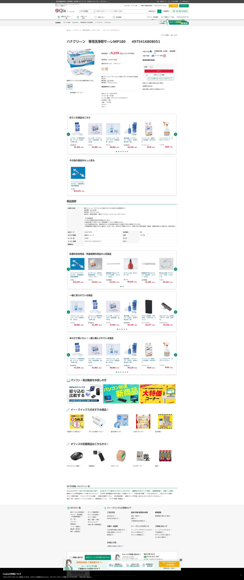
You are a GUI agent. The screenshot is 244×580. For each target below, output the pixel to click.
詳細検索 (166, 11)
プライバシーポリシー (85, 577)
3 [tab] (120, 151)
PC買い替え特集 (139, 493)
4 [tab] (123, 151)
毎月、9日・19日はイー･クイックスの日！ (80, 498)
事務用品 (73, 524)
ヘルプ (175, 35)
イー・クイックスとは (161, 530)
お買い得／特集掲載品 (94, 524)
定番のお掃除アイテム (105, 496)
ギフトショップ (92, 522)
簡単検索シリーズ (101, 498)
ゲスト (133, 5)
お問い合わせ (185, 1)
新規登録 (174, 5)
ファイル (73, 521)
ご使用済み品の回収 (137, 521)
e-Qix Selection (152, 493)
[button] (81, 63)
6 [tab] (127, 151)
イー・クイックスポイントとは (140, 530)
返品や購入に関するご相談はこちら (153, 89)
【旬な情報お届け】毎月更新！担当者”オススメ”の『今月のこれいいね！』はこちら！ (81, 1)
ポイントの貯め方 (136, 532)
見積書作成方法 (147, 86)
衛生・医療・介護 (93, 519)
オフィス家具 (66, 22)
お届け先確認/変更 (146, 5)
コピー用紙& (167, 17)
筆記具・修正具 (75, 529)
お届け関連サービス (113, 532)
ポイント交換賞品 (136, 535)
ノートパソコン (99, 22)
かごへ (159, 71)
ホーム (69, 30)
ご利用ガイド (163, 1)
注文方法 (109, 516)
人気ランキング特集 (166, 493)
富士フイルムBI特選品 (77, 512)
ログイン (185, 5)
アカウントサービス (160, 5)
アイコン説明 (165, 35)
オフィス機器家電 (93, 512)
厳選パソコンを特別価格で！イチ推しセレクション (82, 493)
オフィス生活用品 (93, 514)
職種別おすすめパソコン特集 (141, 491)
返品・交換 (134, 516)
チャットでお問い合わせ (130, 554)
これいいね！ (108, 22)
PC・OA (72, 519)
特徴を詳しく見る (168, 568)
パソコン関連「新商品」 (116, 498)
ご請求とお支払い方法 (113, 546)
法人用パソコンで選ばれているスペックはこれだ (114, 491)
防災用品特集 (118, 496)
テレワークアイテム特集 (88, 496)
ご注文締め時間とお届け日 (115, 530)
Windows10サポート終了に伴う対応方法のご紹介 (82, 491)
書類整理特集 (156, 491)
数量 (145, 67)
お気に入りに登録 (159, 75)
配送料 (109, 535)
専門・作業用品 (75, 531)
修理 (132, 518)
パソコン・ (152, 17)
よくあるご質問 (174, 1)
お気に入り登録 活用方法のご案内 (152, 83)
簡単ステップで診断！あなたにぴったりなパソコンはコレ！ (143, 496)
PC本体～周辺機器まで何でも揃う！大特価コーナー (115, 493)
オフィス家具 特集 (72, 496)
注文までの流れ (111, 518)
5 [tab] (125, 151)
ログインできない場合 (161, 535)
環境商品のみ (152, 11)
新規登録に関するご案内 (162, 516)
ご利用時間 (158, 532)
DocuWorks (75, 22)
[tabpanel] (77, 135)
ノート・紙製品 (75, 526)
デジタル (182, 17)
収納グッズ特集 (168, 491)
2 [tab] (118, 151)
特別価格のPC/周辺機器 (86, 22)
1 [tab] (116, 151)
